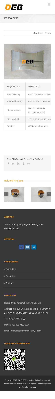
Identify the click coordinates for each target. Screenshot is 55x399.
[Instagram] (27, 247)
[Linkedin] (33, 247)
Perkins (9, 283)
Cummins (10, 276)
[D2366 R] (27, 45)
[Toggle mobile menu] (49, 4)
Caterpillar (11, 269)
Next (47, 33)
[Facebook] (21, 247)
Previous (38, 33)
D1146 (40, 191)
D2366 (14, 191)
